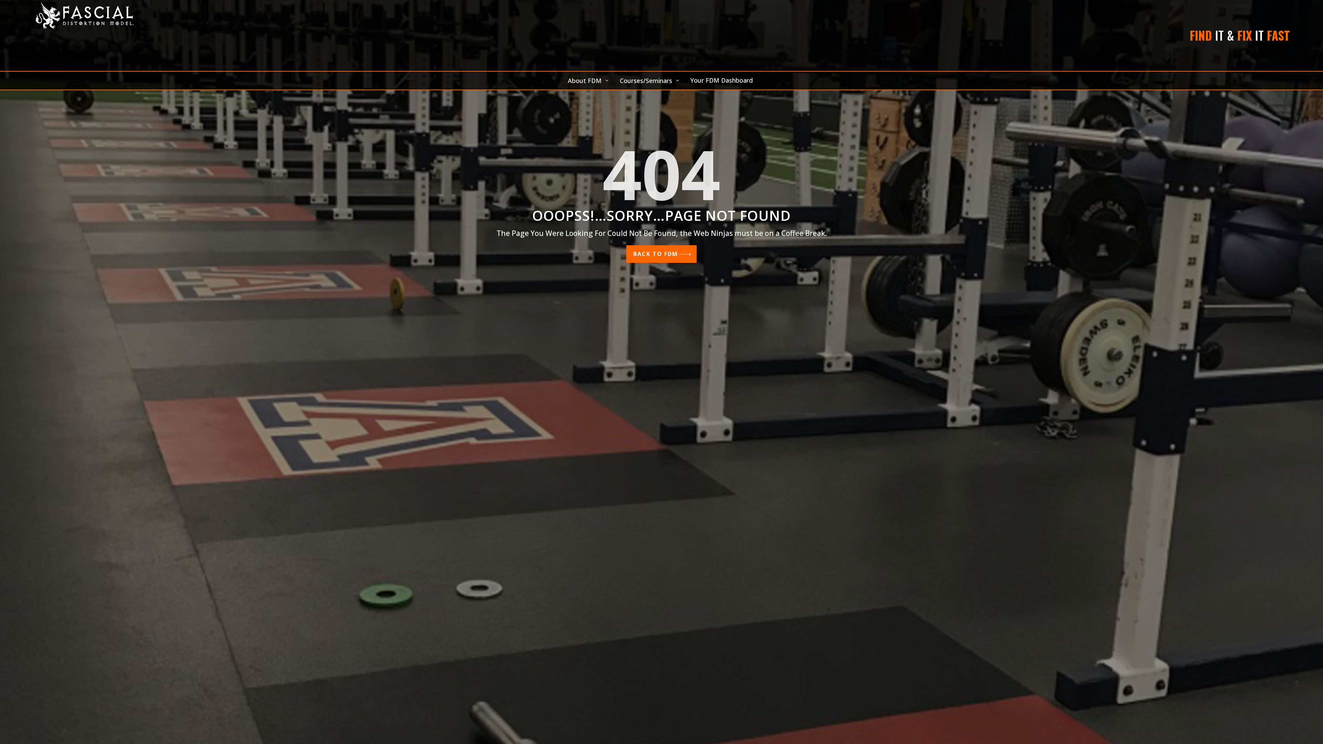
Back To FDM (655, 254)
